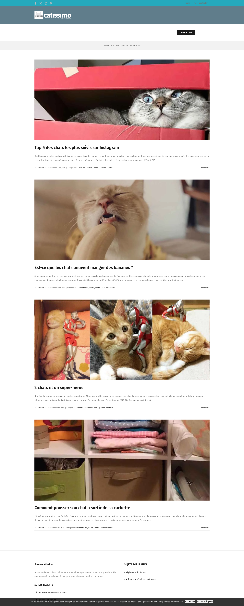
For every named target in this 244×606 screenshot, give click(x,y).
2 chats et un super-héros (58, 387)
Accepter (190, 601)
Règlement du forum (136, 572)
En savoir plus (205, 601)
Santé (97, 288)
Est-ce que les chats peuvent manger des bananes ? (83, 267)
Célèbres (81, 168)
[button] (202, 32)
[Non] (240, 601)
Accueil (107, 45)
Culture (89, 168)
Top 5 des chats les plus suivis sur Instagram (76, 147)
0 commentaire (106, 168)
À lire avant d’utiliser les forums (141, 579)
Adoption (81, 408)
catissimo (42, 168)
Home (95, 168)
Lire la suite (205, 168)
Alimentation (83, 288)
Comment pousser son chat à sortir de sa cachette (82, 507)
